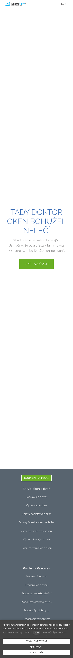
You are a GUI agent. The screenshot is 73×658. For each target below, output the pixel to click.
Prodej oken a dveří (36, 585)
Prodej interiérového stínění (36, 602)
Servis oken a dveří (36, 497)
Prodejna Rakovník (36, 576)
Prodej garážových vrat (36, 619)
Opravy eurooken (36, 505)
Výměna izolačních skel (36, 539)
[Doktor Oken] (15, 4)
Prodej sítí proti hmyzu (36, 610)
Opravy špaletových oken (36, 513)
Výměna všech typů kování (36, 531)
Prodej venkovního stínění (36, 593)
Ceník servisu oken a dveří (37, 548)
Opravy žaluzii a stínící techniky (36, 522)
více (36, 632)
